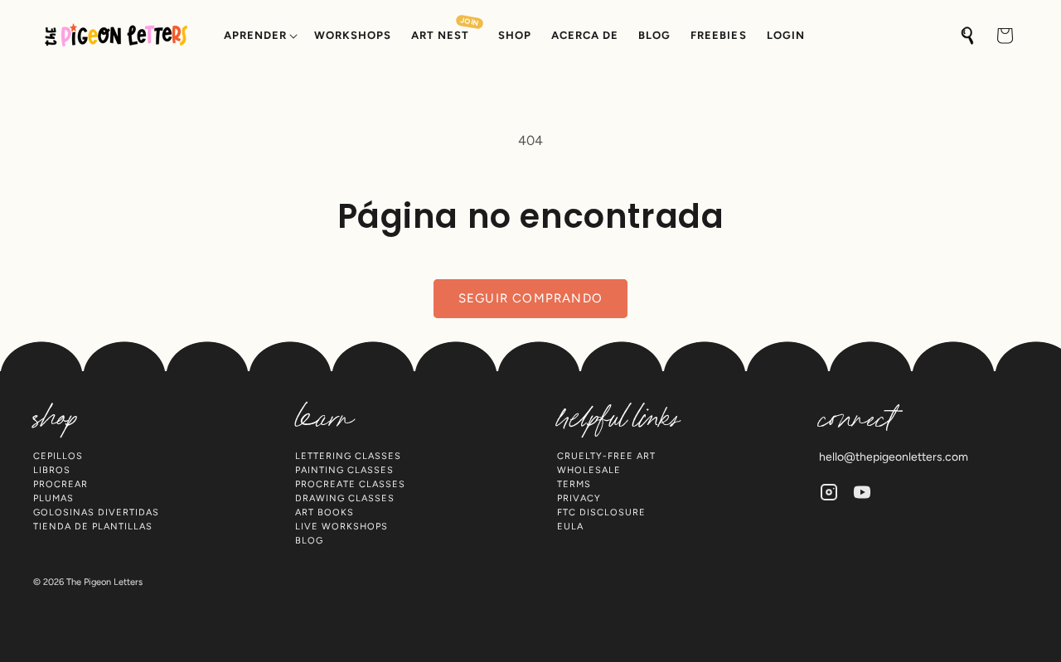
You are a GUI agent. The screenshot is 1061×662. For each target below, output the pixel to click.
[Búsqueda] (968, 35)
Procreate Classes (350, 484)
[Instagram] (829, 492)
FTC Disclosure (601, 512)
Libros (51, 470)
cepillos (58, 456)
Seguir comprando (530, 298)
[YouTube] (862, 492)
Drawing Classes (345, 498)
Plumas (53, 498)
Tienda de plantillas (93, 526)
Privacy (579, 498)
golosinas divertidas (96, 512)
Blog (309, 540)
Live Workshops (341, 526)
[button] (259, 36)
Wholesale (589, 470)
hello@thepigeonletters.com (893, 457)
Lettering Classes (348, 456)
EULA (570, 526)
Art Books (324, 512)
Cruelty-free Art (606, 456)
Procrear (60, 484)
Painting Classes (344, 470)
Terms (574, 484)
